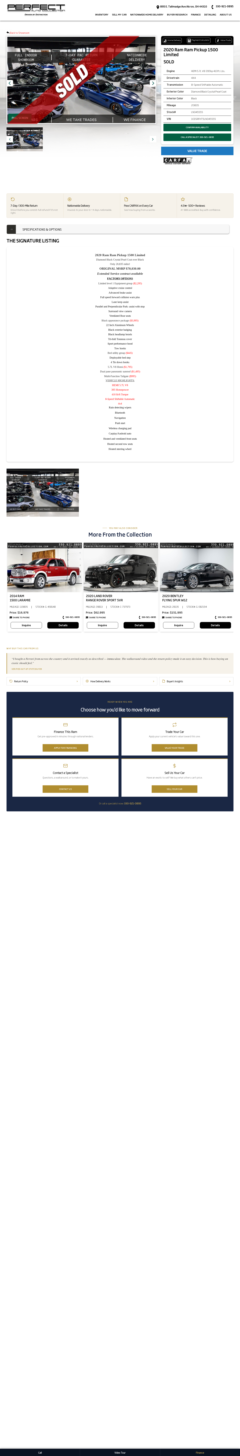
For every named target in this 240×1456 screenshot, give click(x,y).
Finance (200, 1452)
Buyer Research (177, 14)
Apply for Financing (65, 747)
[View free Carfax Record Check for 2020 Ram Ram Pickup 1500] (178, 160)
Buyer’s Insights (199, 681)
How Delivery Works (122, 681)
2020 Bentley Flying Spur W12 (174, 598)
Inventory (101, 14)
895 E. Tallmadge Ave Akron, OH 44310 (183, 6)
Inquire (26, 625)
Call (40, 1452)
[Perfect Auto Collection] (36, 10)
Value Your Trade (174, 747)
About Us (226, 14)
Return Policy (46, 681)
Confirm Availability (197, 127)
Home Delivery (174, 40)
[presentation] (153, 83)
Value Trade (225, 40)
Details (63, 625)
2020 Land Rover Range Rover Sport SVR (104, 598)
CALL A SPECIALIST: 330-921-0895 (197, 137)
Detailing (210, 14)
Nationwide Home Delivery (146, 14)
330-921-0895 (72, 617)
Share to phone (21, 617)
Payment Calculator (200, 40)
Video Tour (120, 1452)
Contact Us (65, 789)
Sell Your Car (174, 789)
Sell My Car (119, 14)
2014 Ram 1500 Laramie (20, 598)
